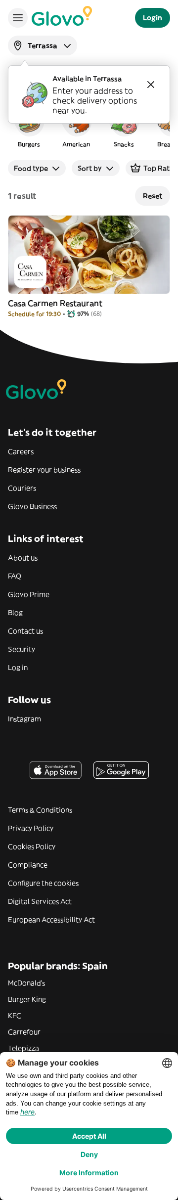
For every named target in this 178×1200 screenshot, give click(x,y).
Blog (15, 612)
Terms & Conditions (40, 809)
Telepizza (23, 1048)
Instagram (24, 718)
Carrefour (24, 1031)
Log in (18, 667)
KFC (14, 1015)
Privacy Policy (30, 828)
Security (21, 649)
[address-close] (151, 84)
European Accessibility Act (51, 919)
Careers (21, 451)
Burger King (27, 999)
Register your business (44, 469)
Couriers (22, 488)
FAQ (14, 576)
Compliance (27, 864)
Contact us (25, 630)
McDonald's (26, 982)
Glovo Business (32, 506)
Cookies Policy (31, 846)
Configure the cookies (43, 883)
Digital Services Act (40, 901)
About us (23, 557)
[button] (28, 125)
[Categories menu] (18, 18)
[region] (89, 125)
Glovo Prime (28, 594)
